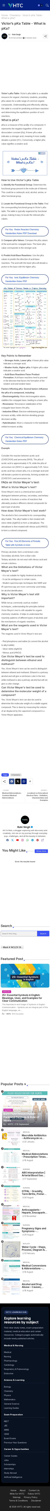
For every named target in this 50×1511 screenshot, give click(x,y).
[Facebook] (11, 781)
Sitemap (17, 1497)
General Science (11, 1404)
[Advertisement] (25, 66)
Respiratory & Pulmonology (16, 1369)
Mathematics (9, 1399)
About (22, 1490)
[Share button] (30, 781)
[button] (40, 5)
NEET (6, 1421)
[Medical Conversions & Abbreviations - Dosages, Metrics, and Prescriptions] (11, 1268)
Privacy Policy (30, 1497)
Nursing (7, 1356)
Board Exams (10, 1438)
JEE (5, 1425)
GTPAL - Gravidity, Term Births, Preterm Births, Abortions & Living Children (34, 1193)
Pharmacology (10, 1361)
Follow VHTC (34, 1493)
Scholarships (10, 1464)
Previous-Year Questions (15, 1442)
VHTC (19, 1507)
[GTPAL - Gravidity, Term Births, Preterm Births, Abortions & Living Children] (11, 1193)
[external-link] (42, 840)
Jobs (6, 1460)
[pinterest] (37, 840)
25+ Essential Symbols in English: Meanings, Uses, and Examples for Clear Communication (22, 998)
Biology (7, 1387)
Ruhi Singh (23, 827)
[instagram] (22, 840)
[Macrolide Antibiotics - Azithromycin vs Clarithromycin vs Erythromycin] (11, 1138)
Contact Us (34, 1490)
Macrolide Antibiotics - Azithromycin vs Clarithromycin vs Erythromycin (34, 1137)
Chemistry (15, 15)
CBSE (6, 1434)
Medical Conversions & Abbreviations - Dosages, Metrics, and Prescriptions (35, 1267)
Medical (7, 1352)
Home (4, 15)
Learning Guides (11, 1408)
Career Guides (10, 1456)
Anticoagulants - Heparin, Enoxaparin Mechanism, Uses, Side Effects (33, 1211)
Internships (9, 1468)
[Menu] (4, 5)
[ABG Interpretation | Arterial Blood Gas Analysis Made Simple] (11, 1175)
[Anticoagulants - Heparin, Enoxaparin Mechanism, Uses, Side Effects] (11, 1212)
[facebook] (7, 840)
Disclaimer (36, 1500)
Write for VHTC (17, 1493)
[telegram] (32, 840)
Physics (7, 1395)
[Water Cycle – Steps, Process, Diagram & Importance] (11, 1249)
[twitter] (12, 840)
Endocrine (8, 1373)
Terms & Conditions (18, 1500)
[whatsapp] (27, 840)
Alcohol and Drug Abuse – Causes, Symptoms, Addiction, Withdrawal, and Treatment (35, 1286)
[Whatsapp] (24, 781)
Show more (41, 851)
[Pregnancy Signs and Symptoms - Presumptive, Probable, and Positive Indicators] (11, 1231)
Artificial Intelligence (13, 1477)
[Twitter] (18, 781)
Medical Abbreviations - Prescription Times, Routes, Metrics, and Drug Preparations (35, 1155)
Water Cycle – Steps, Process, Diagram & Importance (34, 1248)
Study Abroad (10, 1473)
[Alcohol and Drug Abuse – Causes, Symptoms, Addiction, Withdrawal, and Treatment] (11, 1287)
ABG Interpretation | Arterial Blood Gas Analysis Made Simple (34, 1174)
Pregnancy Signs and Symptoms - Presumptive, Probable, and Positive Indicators (35, 1230)
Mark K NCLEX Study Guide (13, 947)
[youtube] (17, 840)
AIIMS (6, 1430)
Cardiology (9, 1365)
